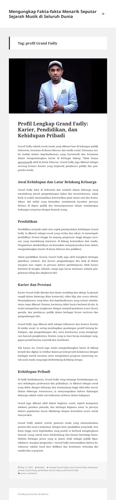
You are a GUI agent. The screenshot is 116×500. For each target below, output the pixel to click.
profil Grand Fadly (70, 470)
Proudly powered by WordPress (33, 494)
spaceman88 (25, 162)
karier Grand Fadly (78, 467)
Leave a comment (28, 473)
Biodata (41, 467)
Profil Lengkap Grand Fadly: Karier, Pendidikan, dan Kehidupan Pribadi (53, 129)
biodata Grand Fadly (58, 467)
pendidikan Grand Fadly (49, 470)
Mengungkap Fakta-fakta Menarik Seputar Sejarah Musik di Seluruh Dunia (53, 14)
